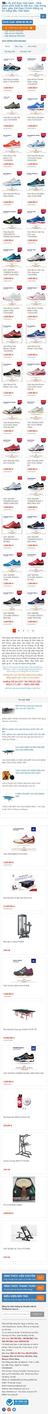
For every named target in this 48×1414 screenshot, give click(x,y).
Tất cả (7, 46)
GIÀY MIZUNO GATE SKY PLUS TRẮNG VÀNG (35, 425)
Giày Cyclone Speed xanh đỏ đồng (16, 986)
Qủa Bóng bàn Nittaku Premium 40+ (16, 1117)
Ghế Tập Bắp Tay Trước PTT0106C (16, 1249)
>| (33, 631)
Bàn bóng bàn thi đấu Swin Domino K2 (17, 898)
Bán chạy (19, 46)
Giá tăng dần (10, 51)
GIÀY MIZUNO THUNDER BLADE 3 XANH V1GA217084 (11, 272)
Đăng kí (37, 1314)
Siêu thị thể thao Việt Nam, (21, 1356)
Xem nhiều (32, 46)
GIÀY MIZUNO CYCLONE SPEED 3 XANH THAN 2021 (35, 615)
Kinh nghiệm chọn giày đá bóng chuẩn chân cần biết (23, 734)
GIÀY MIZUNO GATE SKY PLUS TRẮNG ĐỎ (35, 463)
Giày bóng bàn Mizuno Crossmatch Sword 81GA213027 (35, 158)
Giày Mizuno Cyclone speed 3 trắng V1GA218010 (11, 310)
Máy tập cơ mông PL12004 (13, 942)
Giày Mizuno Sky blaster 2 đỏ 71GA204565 (9, 158)
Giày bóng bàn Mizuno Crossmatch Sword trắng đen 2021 (11, 425)
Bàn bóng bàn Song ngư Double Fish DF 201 (20, 1029)
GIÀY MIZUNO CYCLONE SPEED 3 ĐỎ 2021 (35, 577)
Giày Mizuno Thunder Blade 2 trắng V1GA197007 (35, 81)
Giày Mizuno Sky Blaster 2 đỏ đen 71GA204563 (9, 348)
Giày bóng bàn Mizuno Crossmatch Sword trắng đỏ (35, 386)
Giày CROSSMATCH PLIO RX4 (15, 854)
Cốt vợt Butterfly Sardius (12, 1205)
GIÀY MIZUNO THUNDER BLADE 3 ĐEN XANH (35, 539)
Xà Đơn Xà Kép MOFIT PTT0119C (16, 1161)
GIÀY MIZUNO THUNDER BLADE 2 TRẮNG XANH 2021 (11, 501)
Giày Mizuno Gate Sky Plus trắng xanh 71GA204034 (35, 272)
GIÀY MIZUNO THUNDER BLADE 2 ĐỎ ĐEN (11, 539)
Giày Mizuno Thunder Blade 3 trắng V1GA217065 (35, 310)
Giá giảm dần (25, 51)
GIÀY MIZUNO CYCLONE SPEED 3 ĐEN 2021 (11, 615)
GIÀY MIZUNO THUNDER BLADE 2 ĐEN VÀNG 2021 (35, 501)
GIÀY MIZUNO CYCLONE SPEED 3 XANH (11, 577)
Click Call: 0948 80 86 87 (17, 22)
